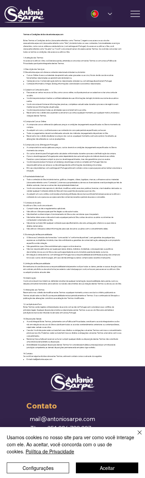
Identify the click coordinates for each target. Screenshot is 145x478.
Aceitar (107, 468)
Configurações (38, 468)
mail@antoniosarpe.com (42, 359)
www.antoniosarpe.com (32, 43)
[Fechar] (135, 436)
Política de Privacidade (50, 451)
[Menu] (135, 13)
